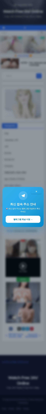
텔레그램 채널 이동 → (23, 219)
